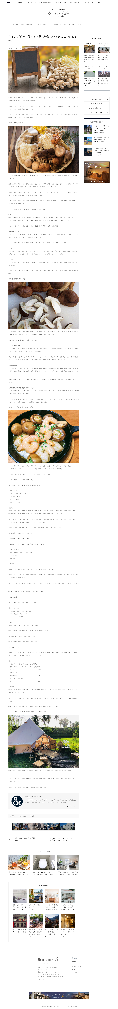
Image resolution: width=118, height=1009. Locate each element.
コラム (98, 2)
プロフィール (71, 806)
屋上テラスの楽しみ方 (17, 816)
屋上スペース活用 (59, 2)
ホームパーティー (44, 2)
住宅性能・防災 (96, 99)
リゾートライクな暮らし (30, 816)
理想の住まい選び (96, 103)
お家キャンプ (30, 2)
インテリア (88, 2)
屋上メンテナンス (75, 2)
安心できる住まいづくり (96, 108)
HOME (20, 2)
